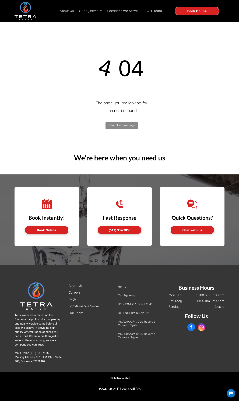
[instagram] (201, 327)
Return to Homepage (121, 125)
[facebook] (191, 327)
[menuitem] (66, 11)
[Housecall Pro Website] (129, 389)
